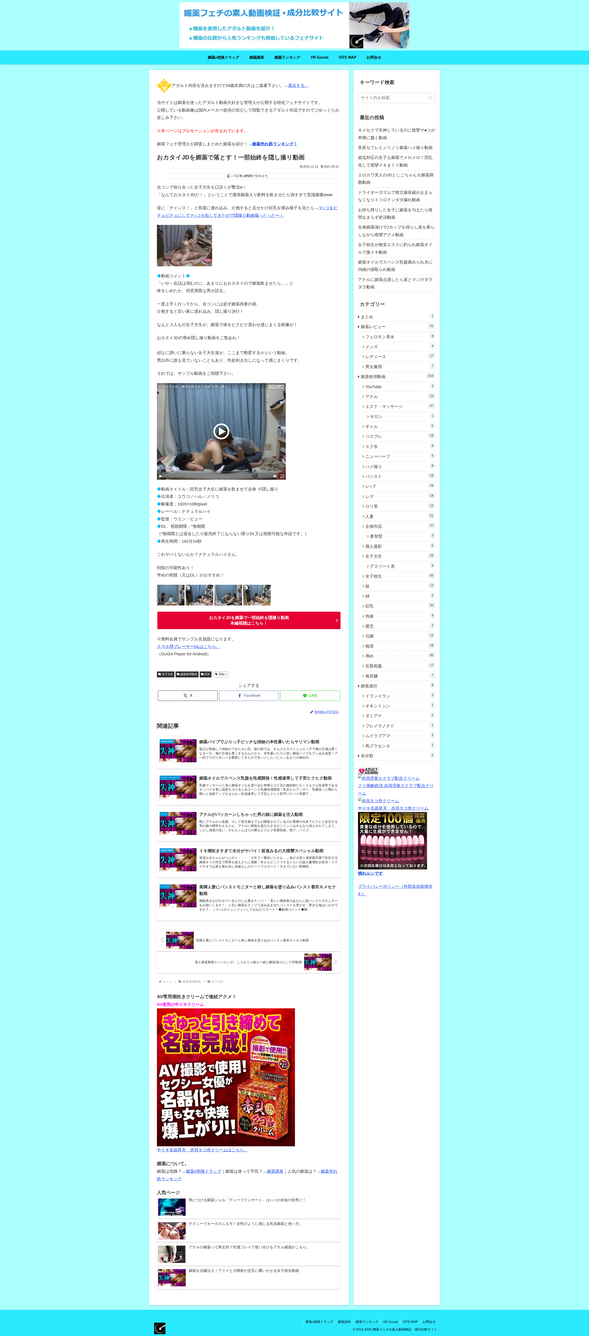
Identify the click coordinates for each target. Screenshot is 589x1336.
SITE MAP (410, 1322)
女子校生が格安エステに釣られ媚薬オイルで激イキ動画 (395, 248)
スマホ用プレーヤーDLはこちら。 (188, 646)
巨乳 (207, 674)
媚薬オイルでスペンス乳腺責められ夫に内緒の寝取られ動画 (395, 266)
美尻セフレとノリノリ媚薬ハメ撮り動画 (395, 147)
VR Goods (390, 1322)
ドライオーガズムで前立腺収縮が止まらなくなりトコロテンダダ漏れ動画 (395, 196)
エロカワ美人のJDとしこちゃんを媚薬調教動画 (395, 179)
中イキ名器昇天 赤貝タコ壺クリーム (393, 808)
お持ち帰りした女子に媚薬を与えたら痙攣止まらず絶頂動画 (395, 214)
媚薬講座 (275, 1171)
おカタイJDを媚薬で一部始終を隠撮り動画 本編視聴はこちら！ (249, 620)
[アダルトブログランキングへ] (368, 770)
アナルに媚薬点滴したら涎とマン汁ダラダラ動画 (395, 283)
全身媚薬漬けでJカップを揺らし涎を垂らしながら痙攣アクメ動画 (396, 231)
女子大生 (167, 674)
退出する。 (298, 85)
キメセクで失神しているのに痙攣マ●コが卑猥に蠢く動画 (396, 134)
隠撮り (223, 674)
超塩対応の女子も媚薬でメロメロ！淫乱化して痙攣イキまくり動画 (395, 161)
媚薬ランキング (367, 1322)
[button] (431, 97)
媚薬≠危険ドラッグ (203, 1171)
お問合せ (429, 1322)
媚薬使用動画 (189, 674)
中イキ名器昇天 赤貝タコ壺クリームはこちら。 (202, 1150)
